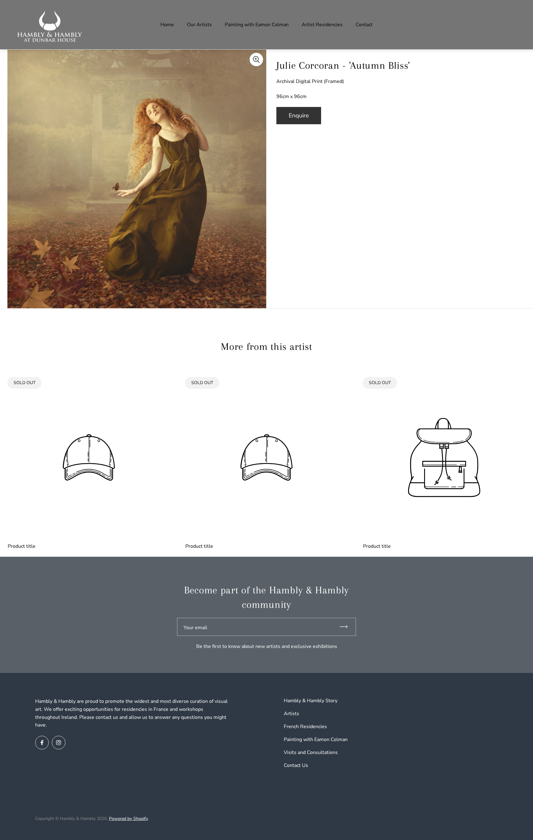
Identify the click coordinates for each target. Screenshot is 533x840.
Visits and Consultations (311, 752)
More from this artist (266, 346)
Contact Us (296, 765)
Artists (291, 713)
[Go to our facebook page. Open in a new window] (42, 742)
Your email (195, 627)
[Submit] (346, 626)
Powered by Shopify (128, 819)
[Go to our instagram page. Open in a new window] (58, 742)
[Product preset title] (89, 457)
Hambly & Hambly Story (310, 700)
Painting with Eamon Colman (316, 739)
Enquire (299, 116)
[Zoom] (256, 59)
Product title (21, 546)
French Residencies (305, 726)
